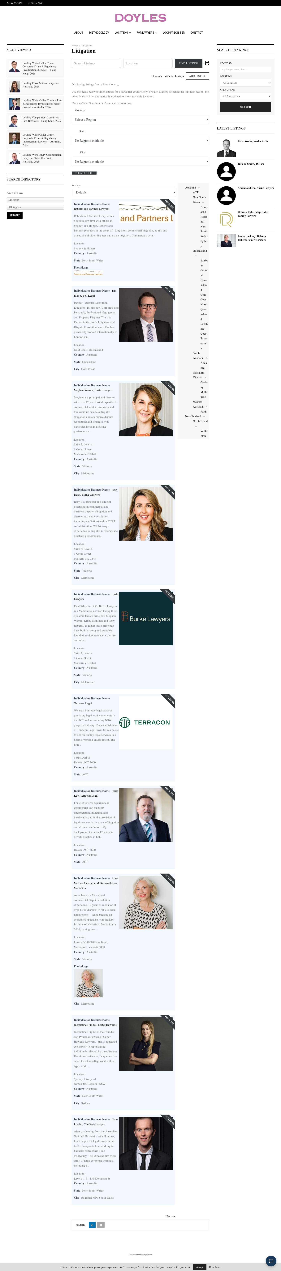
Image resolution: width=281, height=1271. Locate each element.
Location (121, 32)
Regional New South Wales (204, 226)
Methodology (99, 32)
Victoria (197, 377)
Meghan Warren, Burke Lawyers (93, 390)
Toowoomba (204, 343)
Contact (196, 32)
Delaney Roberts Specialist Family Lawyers (253, 214)
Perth (204, 411)
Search (245, 107)
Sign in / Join (36, 2)
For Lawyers (145, 32)
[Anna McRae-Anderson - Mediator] (146, 928)
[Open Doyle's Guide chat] (271, 1261)
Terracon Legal (83, 703)
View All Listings (174, 76)
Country (80, 110)
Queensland (200, 250)
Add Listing (197, 76)
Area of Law (228, 90)
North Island (200, 421)
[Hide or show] (118, 84)
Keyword (226, 63)
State (82, 131)
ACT (195, 192)
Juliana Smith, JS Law (251, 164)
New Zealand (193, 416)
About (78, 32)
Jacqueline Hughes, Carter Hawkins (95, 1025)
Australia (190, 187)
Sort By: (76, 185)
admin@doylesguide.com (144, 1255)
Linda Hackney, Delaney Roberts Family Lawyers (252, 238)
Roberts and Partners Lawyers (91, 208)
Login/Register (174, 32)
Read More (215, 1267)
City (82, 152)
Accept (200, 1267)
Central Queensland (204, 279)
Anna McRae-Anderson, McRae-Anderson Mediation (96, 883)
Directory (157, 76)
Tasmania (198, 372)
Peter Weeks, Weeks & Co (253, 141)
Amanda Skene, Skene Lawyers (256, 188)
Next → (170, 1216)
